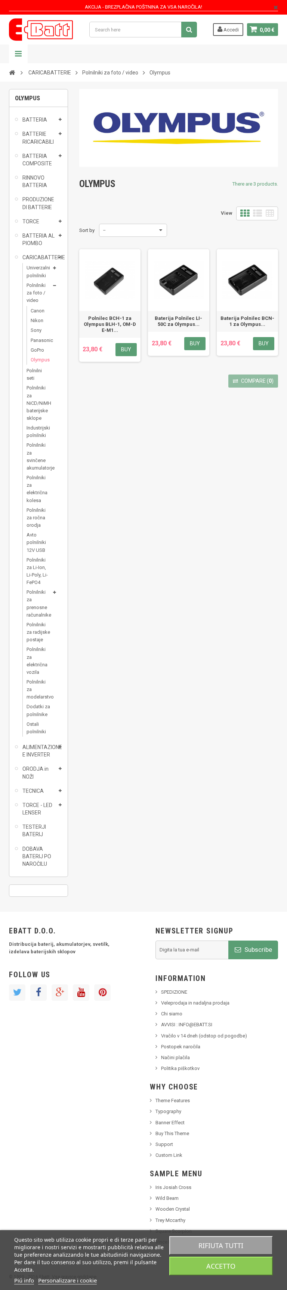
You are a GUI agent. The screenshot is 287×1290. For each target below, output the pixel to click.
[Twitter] (17, 992)
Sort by (87, 230)
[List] (257, 213)
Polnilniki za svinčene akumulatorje (39, 456)
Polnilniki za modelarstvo (39, 689)
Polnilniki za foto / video (36, 292)
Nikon (37, 320)
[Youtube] (81, 992)
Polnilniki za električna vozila (37, 660)
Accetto (220, 1266)
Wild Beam (167, 1198)
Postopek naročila (180, 1046)
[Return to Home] (12, 72)
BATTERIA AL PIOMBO (38, 239)
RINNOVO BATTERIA (34, 181)
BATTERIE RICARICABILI (38, 137)
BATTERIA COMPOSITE (37, 159)
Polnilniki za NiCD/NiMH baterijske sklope (39, 403)
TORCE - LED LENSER (37, 809)
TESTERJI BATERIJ (34, 830)
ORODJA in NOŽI (35, 772)
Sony (36, 330)
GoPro (37, 350)
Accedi (230, 30)
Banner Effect (170, 1122)
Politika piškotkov (180, 1068)
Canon (37, 311)
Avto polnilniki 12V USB (36, 542)
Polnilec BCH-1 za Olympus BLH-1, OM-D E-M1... (110, 324)
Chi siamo (171, 1014)
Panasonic (38, 340)
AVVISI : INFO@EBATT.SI (186, 1024)
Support (164, 1144)
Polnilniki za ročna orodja (36, 517)
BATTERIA (34, 120)
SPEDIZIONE (174, 992)
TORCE (30, 221)
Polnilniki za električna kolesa (37, 489)
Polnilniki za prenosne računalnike (39, 603)
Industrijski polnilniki (38, 431)
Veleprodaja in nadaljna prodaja (195, 1003)
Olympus (38, 360)
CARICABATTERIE (39, 257)
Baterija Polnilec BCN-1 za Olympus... (247, 321)
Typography (168, 1111)
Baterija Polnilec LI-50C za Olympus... (178, 321)
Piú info (24, 1280)
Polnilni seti (34, 374)
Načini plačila (175, 1057)
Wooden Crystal (172, 1209)
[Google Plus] (60, 992)
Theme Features (172, 1100)
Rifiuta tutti (220, 1245)
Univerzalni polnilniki (38, 271)
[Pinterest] (102, 992)
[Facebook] (38, 992)
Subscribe (257, 949)
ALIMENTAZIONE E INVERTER (39, 751)
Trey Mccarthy (170, 1220)
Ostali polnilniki (36, 727)
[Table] (270, 213)
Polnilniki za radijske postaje (38, 632)
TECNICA (33, 791)
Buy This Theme (172, 1133)
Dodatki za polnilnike (38, 710)
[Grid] (244, 213)
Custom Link (168, 1155)
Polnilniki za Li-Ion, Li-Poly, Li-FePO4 (37, 571)
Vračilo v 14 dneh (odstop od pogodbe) (204, 1036)
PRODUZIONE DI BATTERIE (38, 203)
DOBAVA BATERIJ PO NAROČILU (36, 856)
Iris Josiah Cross (173, 1187)
